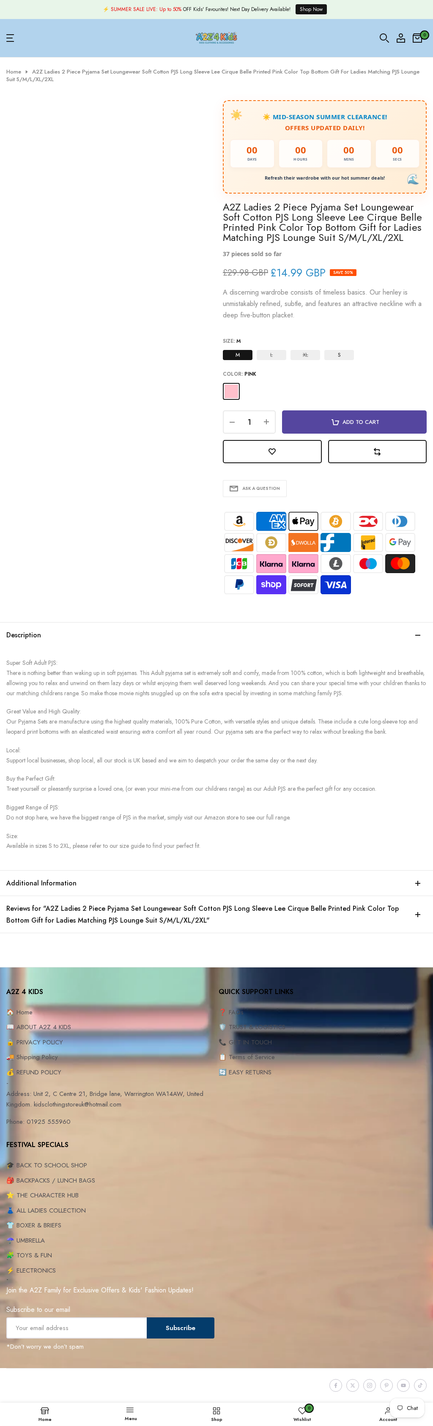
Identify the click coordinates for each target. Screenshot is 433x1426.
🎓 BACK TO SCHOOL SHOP (46, 1165)
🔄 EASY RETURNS (245, 1072)
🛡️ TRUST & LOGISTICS (252, 1027)
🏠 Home (19, 1012)
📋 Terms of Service (247, 1057)
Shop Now (311, 9)
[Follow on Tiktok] (420, 1385)
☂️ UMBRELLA (25, 1240)
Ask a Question (261, 488)
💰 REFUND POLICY (33, 1072)
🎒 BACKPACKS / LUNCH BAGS (50, 1180)
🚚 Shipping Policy (32, 1057)
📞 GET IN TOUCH (245, 1042)
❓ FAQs (231, 1012)
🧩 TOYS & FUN (29, 1255)
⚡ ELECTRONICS (31, 1270)
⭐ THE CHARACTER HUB (42, 1195)
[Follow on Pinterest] (386, 1385)
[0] (417, 38)
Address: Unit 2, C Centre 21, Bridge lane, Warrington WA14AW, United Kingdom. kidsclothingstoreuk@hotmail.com (104, 1099)
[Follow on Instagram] (369, 1385)
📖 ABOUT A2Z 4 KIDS (38, 1027)
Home (13, 72)
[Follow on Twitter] (352, 1385)
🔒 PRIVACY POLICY (34, 1042)
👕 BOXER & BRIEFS (33, 1225)
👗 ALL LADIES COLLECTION (46, 1210)
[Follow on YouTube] (403, 1385)
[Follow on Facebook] (335, 1385)
